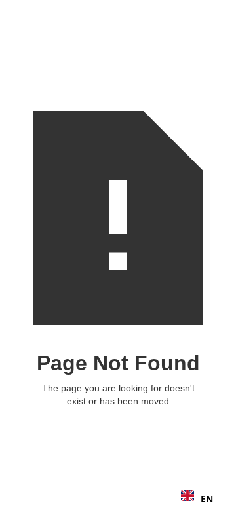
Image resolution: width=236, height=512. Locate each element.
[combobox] (197, 499)
